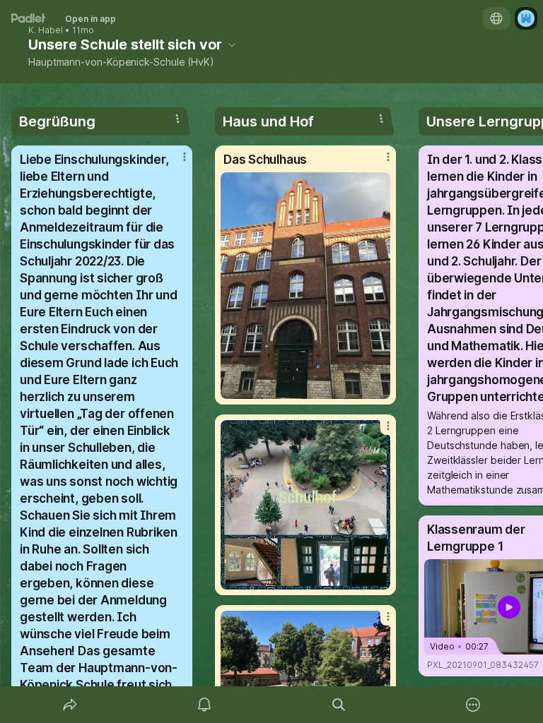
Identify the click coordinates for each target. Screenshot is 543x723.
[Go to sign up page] (526, 18)
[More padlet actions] (473, 705)
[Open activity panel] (204, 705)
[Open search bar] (339, 704)
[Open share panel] (70, 705)
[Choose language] (496, 18)
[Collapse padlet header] (232, 44)
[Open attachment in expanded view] (305, 285)
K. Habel (45, 30)
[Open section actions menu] (177, 118)
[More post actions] (175, 162)
